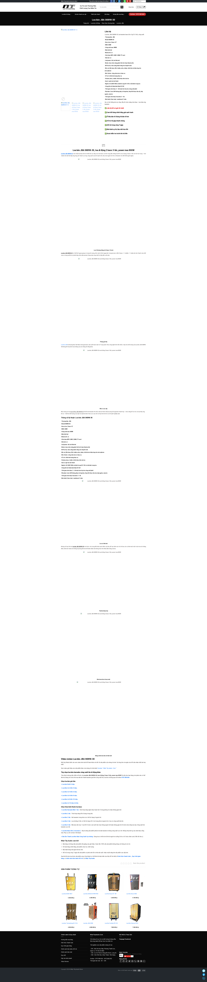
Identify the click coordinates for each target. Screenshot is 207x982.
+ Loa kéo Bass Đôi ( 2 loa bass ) (71, 831)
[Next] (99, 65)
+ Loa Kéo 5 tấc (66, 825)
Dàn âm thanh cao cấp (80, 14)
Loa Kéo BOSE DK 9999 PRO (90, 893)
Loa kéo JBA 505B (88, 923)
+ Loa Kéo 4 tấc (66, 821)
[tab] (103, 146)
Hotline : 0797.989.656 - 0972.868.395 (101, 958)
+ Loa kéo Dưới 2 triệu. (68, 784)
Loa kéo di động (95, 23)
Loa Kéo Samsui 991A (132, 923)
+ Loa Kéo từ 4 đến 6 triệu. (69, 792)
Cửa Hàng (106, 14)
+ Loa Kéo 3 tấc (66, 817)
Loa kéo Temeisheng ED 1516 (70, 923)
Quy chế (63, 955)
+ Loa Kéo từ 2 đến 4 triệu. (69, 788)
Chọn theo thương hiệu (108, 23)
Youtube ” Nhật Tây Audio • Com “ (107, 768)
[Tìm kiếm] (122, 7)
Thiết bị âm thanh (95, 14)
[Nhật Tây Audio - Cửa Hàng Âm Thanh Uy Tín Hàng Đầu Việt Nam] (69, 7)
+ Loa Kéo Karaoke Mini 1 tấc (70, 810)
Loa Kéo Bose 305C (131, 893)
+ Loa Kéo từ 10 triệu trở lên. (70, 803)
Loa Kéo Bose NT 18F (110, 893)
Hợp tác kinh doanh (66, 958)
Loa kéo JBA (120, 23)
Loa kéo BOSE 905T (67, 893)
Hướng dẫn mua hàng (118, 14)
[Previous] (63, 65)
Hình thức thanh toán (67, 942)
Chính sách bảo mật (66, 952)
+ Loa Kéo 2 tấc (66, 813)
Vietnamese (138, 1)
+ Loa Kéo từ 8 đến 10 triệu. (69, 799)
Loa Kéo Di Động (66, 14)
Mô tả (103, 146)
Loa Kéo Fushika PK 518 (111, 923)
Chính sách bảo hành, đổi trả (69, 949)
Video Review (65, 961)
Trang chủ (86, 23)
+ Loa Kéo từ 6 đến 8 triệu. (69, 795)
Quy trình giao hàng (66, 946)
